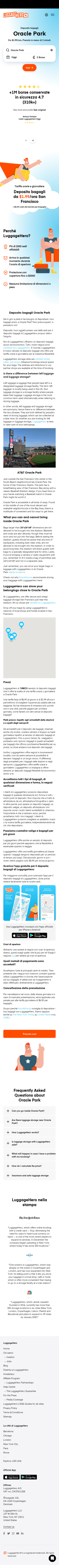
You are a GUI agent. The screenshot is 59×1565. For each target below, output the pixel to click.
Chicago (7, 1435)
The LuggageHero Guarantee (21, 1391)
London (7, 1439)
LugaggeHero (39, 421)
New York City (10, 1444)
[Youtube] (18, 1533)
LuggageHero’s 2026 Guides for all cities (23, 1403)
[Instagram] (13, 1533)
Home (6, 1348)
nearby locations (16, 572)
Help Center (9, 1386)
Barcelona (8, 1431)
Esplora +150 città (12, 1460)
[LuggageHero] (15, 16)
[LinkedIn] (22, 1533)
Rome (6, 1452)
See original (40, 109)
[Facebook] (4, 1533)
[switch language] (46, 15)
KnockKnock (25, 577)
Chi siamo (8, 1352)
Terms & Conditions (13, 1412)
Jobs (9, 1361)
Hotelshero (8, 1374)
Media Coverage (15, 1399)
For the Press (9, 1395)
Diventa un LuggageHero (15, 1369)
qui (13, 955)
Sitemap (7, 1416)
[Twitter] (8, 1533)
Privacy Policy (10, 1408)
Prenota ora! (29, 1033)
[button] (12, 638)
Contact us (8, 1526)
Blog (5, 1365)
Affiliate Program (11, 1378)
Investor (11, 1357)
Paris (5, 1448)
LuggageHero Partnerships (20, 1382)
